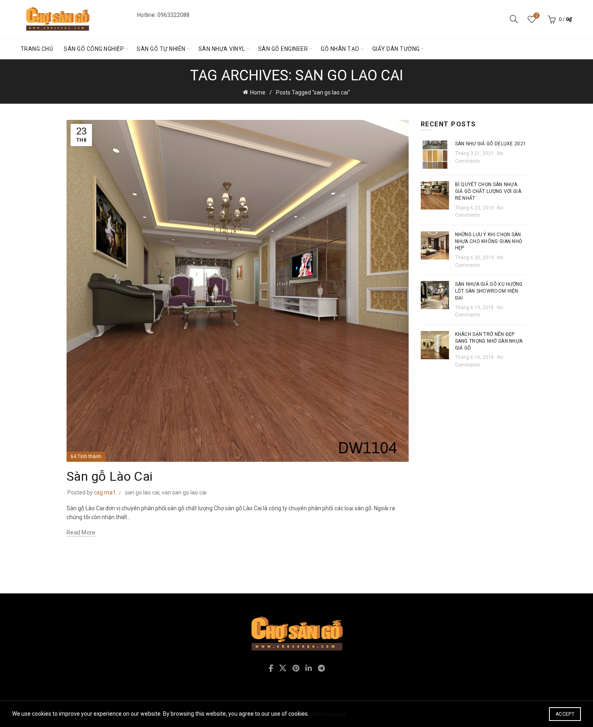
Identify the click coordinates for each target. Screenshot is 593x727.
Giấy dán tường (396, 49)
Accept (564, 714)
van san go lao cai (184, 492)
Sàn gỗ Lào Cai (109, 476)
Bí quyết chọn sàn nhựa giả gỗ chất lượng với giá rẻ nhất (488, 191)
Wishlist (536, 15)
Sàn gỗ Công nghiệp (94, 49)
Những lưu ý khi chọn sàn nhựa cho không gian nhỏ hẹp (488, 241)
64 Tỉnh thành (86, 456)
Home (257, 92)
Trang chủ (37, 49)
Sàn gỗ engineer (283, 49)
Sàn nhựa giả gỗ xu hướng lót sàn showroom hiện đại (489, 291)
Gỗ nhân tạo (340, 49)
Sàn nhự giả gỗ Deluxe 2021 (490, 144)
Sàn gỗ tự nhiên (161, 49)
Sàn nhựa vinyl (221, 49)
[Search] (513, 19)
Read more (81, 532)
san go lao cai (142, 492)
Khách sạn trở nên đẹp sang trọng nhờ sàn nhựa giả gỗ (489, 341)
